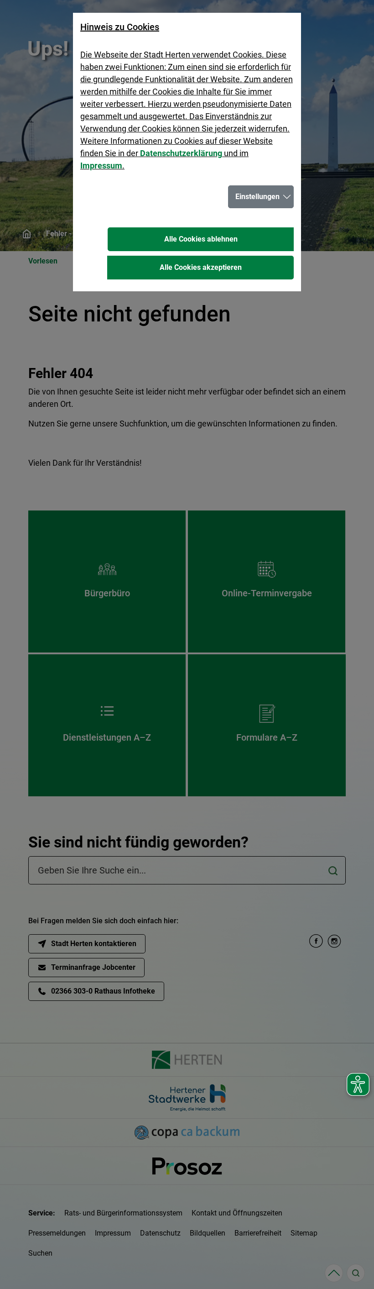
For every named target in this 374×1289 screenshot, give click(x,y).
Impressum (101, 165)
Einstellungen (257, 196)
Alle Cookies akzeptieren (201, 267)
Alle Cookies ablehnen (201, 239)
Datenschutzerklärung (181, 153)
